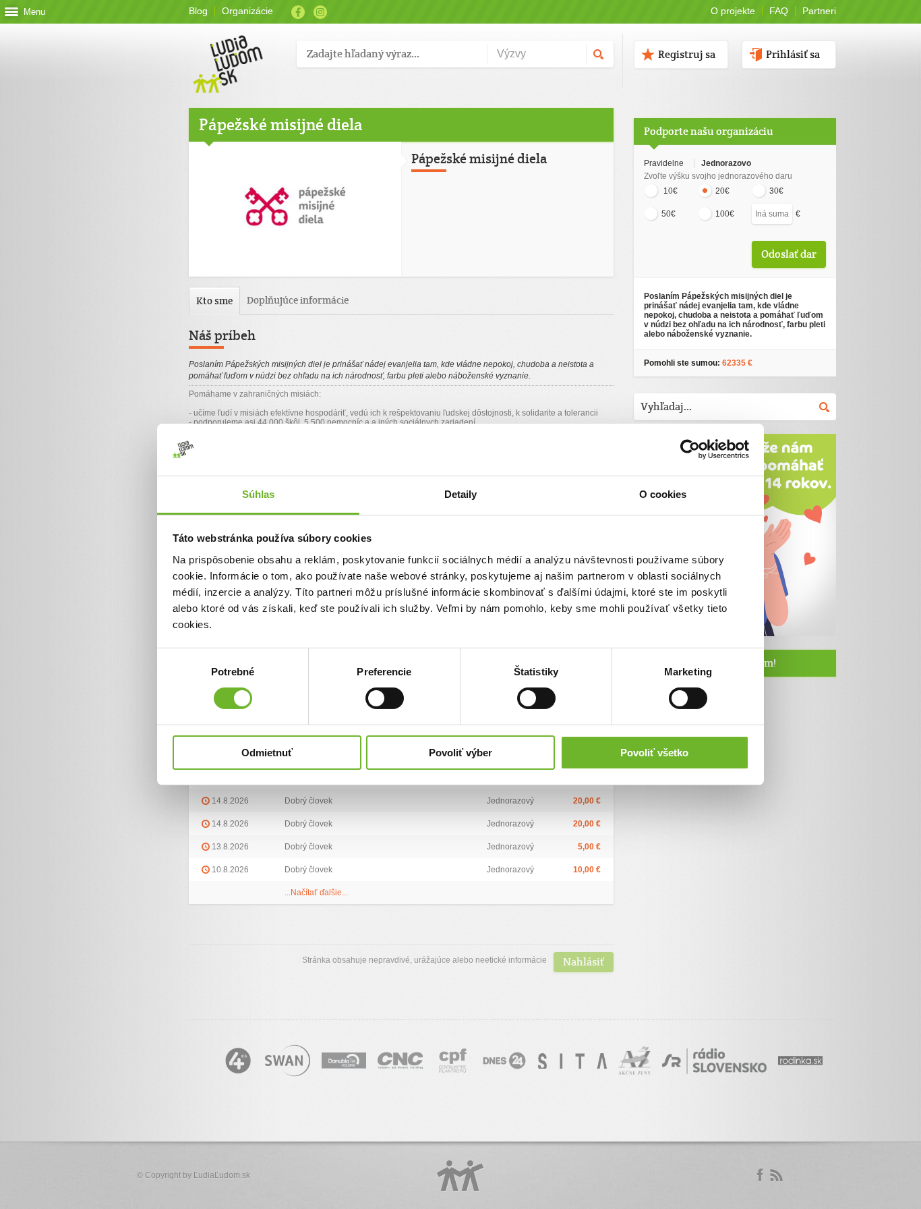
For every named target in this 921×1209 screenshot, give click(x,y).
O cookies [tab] (663, 494)
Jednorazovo (726, 163)
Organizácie (247, 11)
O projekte (733, 11)
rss (776, 1175)
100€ (724, 214)
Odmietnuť (267, 752)
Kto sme (214, 300)
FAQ (778, 11)
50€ (668, 214)
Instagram (320, 12)
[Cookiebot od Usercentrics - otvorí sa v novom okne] (690, 449)
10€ (669, 191)
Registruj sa (686, 54)
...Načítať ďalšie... (316, 892)
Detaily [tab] (460, 494)
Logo (460, 1175)
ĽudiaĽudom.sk (222, 1175)
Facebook (298, 12)
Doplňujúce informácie (298, 299)
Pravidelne (665, 163)
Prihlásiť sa (793, 54)
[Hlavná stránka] (238, 50)
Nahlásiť (583, 962)
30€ (776, 191)
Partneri (819, 11)
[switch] (384, 698)
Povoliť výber (460, 752)
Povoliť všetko (654, 752)
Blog (198, 11)
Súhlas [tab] (258, 494)
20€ (722, 191)
